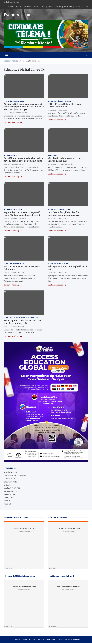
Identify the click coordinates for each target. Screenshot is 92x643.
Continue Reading (11, 122)
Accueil (10, 7)
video (6, 504)
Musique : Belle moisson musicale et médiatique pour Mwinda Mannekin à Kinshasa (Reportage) (24, 107)
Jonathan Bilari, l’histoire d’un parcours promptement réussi (64, 213)
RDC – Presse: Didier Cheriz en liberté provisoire (64, 105)
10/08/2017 (52, 272)
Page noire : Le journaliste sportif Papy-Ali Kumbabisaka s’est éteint (22, 213)
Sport (43, 7)
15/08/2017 (8, 272)
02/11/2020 (8, 113)
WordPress (76, 639)
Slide (22, 101)
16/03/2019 (8, 218)
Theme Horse (50, 639)
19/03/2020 (52, 110)
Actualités (18, 7)
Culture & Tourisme (20, 318)
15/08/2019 (8, 164)
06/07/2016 (8, 326)
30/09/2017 (52, 218)
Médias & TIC (68, 7)
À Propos (85, 7)
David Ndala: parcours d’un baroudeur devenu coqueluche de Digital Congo (23, 159)
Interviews (27, 7)
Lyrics (6, 485)
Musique (36, 7)
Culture (77, 7)
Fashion (50, 7)
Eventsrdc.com (18, 14)
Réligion (58, 7)
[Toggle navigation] (7, 55)
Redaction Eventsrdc (20, 113)
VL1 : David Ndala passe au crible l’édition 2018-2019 (65, 159)
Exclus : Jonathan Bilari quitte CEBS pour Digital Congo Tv (22, 322)
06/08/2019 (52, 164)
